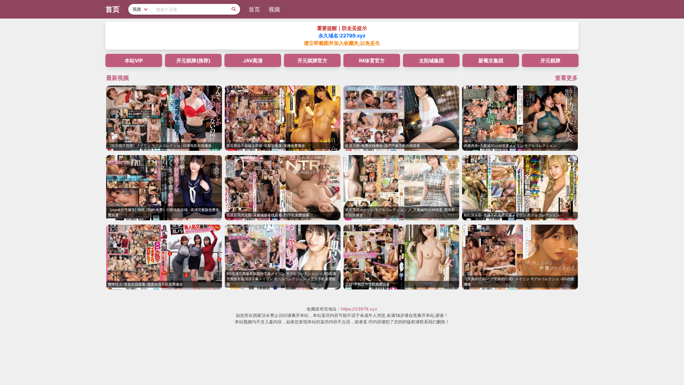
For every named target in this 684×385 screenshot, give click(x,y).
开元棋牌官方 (312, 60)
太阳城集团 (431, 60)
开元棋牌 (550, 60)
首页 (254, 9)
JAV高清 (253, 60)
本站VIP (134, 60)
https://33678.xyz (359, 309)
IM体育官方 (372, 60)
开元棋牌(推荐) (193, 60)
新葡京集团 (490, 60)
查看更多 (566, 77)
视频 (274, 9)
